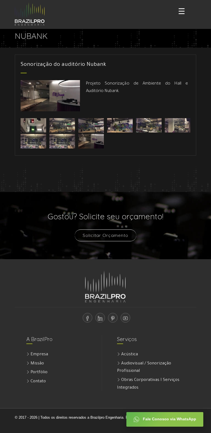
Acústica (129, 354)
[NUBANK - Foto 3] (91, 126)
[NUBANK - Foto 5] (149, 126)
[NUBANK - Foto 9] (91, 142)
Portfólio (38, 372)
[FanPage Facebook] (86, 319)
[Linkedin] (99, 319)
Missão (36, 363)
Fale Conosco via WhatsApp (169, 419)
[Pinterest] (112, 319)
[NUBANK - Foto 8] (62, 142)
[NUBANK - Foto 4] (120, 126)
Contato (37, 381)
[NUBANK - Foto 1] (33, 126)
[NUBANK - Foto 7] (33, 142)
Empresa (38, 354)
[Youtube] (124, 319)
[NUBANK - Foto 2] (62, 126)
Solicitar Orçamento (105, 235)
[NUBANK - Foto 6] (177, 126)
